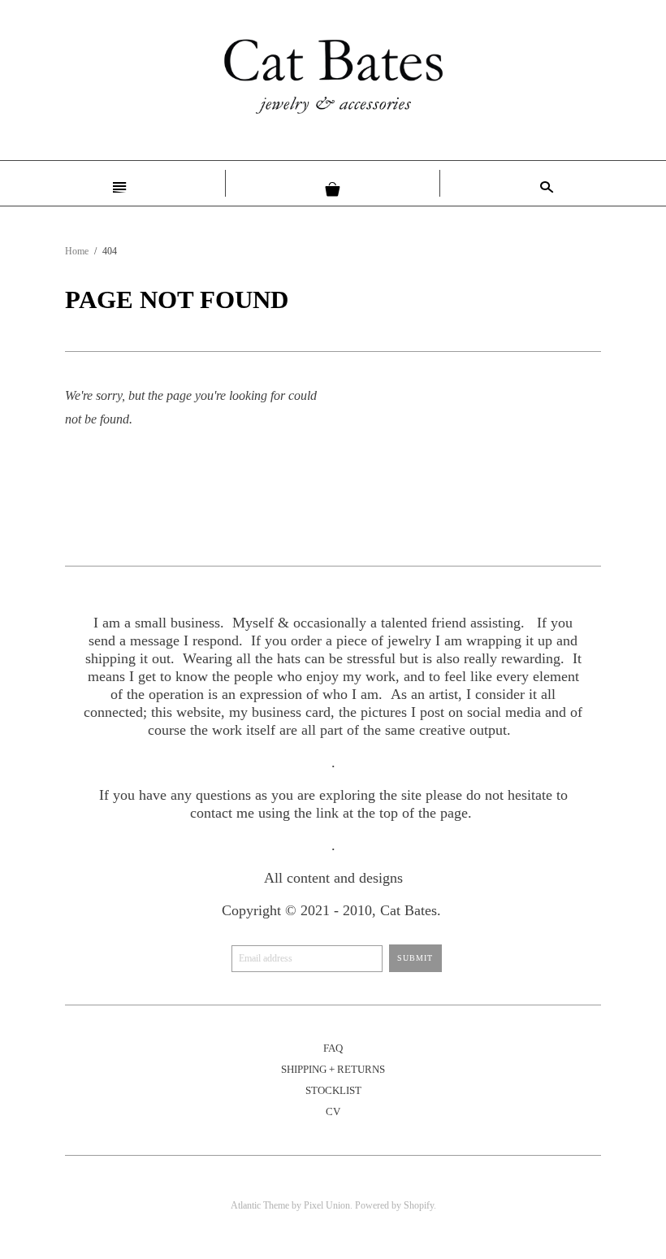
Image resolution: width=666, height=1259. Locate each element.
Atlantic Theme (260, 1205)
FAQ (333, 1048)
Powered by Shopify (394, 1205)
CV (333, 1111)
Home (77, 251)
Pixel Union (327, 1205)
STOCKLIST (333, 1090)
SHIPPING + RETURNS (333, 1069)
